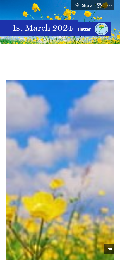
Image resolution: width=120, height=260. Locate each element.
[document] (60, 130)
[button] (82, 5)
